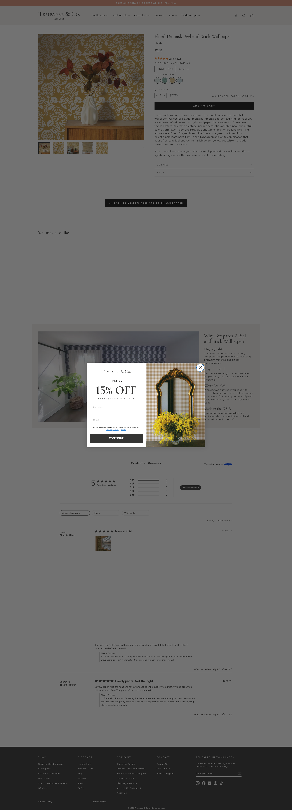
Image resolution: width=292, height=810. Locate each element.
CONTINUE (116, 438)
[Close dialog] (200, 367)
